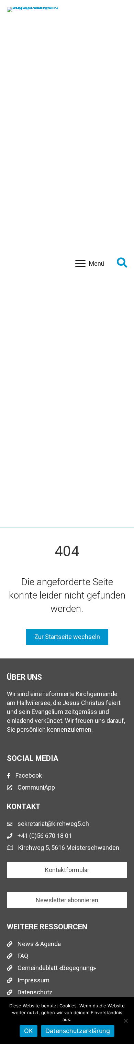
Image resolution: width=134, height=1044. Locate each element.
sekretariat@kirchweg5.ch (53, 823)
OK (28, 1030)
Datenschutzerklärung (77, 1030)
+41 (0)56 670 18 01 (45, 835)
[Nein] (125, 1020)
